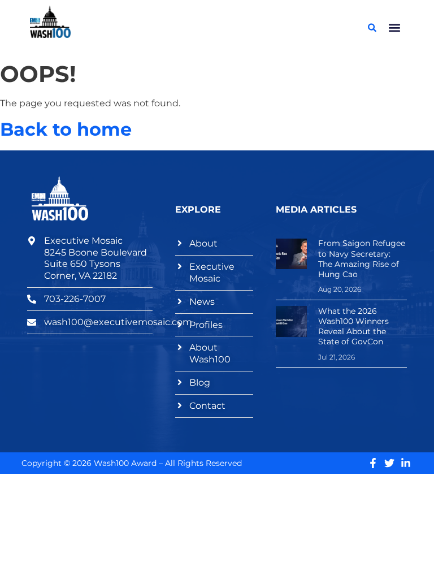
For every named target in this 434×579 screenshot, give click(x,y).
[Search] (372, 27)
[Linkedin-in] (406, 463)
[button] (394, 27)
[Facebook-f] (373, 463)
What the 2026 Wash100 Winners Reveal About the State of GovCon (353, 326)
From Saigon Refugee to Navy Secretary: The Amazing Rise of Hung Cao (361, 258)
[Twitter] (389, 463)
